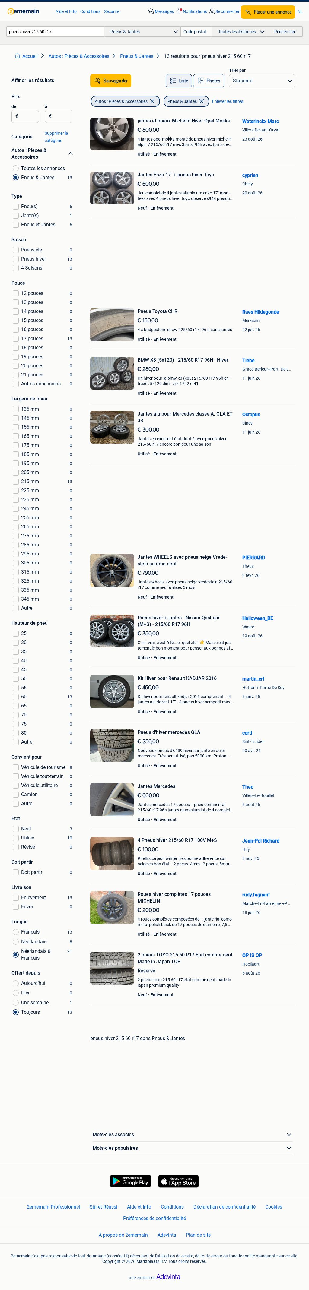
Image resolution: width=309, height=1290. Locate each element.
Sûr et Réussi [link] (103, 1207)
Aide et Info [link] (66, 11)
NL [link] (300, 11)
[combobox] (55, 31)
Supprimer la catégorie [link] (56, 137)
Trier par (237, 70)
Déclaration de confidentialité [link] (224, 1207)
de (13, 106)
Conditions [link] (90, 11)
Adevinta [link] (167, 1235)
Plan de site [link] (198, 1235)
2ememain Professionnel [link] (53, 1207)
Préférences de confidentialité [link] (154, 1218)
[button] (191, 11)
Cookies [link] (273, 1207)
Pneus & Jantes (182, 101)
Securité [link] (111, 11)
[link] (28, 11)
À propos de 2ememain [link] (123, 1235)
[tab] (179, 80)
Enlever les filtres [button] (227, 101)
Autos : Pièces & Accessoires (121, 101)
